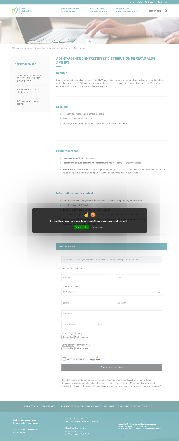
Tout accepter (81, 227)
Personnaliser (98, 227)
